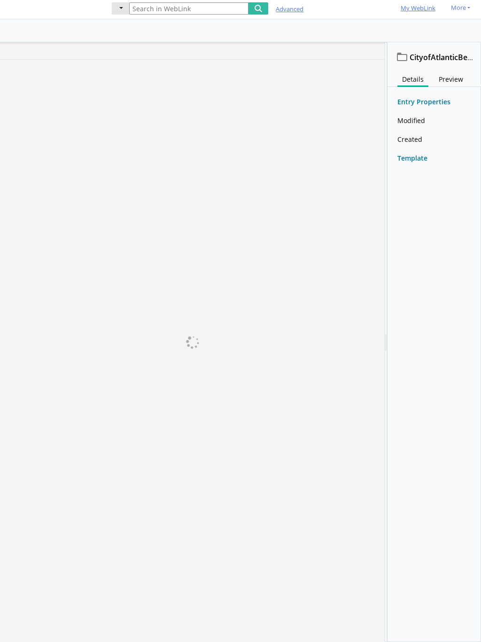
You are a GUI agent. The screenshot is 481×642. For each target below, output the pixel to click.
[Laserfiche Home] (49, 8)
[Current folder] (120, 8)
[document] (434, 342)
